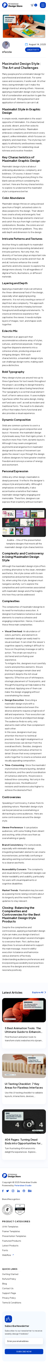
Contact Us (7, 1288)
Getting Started (10, 1274)
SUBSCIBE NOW (23, 1351)
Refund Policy (9, 1279)
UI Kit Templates (10, 1226)
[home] (12, 5)
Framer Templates (11, 1231)
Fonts (5, 1250)
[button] (34, 5)
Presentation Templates (14, 1236)
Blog (4, 1283)
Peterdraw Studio (23, 1185)
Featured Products (11, 1241)
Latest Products (10, 1245)
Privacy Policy (9, 1298)
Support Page (9, 1293)
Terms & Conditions (11, 1302)
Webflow (6, 1255)
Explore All (39, 992)
